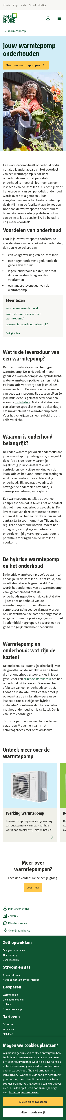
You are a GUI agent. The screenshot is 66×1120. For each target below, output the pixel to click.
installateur (22, 402)
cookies (20, 1070)
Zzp (15, 5)
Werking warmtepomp (25, 813)
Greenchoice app (12, 1009)
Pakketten (8, 1024)
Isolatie (7, 1004)
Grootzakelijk (37, 5)
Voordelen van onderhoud (22, 308)
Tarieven (11, 1016)
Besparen (12, 987)
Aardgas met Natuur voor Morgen (21, 979)
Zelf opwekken (17, 942)
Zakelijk (13, 916)
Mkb (23, 5)
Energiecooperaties (14, 950)
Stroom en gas (17, 967)
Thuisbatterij (10, 955)
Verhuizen (8, 1029)
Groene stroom (11, 975)
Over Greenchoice (19, 930)
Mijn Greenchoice (19, 908)
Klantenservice (17, 923)
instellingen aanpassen (23, 1092)
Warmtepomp (17, 31)
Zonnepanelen (11, 959)
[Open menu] (59, 18)
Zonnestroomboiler (13, 999)
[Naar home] (10, 18)
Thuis (6, 5)
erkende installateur (37, 679)
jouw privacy (10, 1075)
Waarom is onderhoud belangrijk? (27, 324)
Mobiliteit (8, 1034)
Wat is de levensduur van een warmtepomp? (23, 316)
